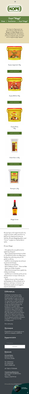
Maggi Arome (14, 219)
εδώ (21, 333)
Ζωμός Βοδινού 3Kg (14, 96)
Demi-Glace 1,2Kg (14, 157)
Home (3, 21)
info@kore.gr (11, 365)
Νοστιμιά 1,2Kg (14, 188)
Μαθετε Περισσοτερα (14, 71)
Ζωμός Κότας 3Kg (14, 127)
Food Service (12, 21)
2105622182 (10, 363)
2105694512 (10, 362)
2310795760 (13, 377)
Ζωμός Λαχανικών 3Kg (14, 65)
